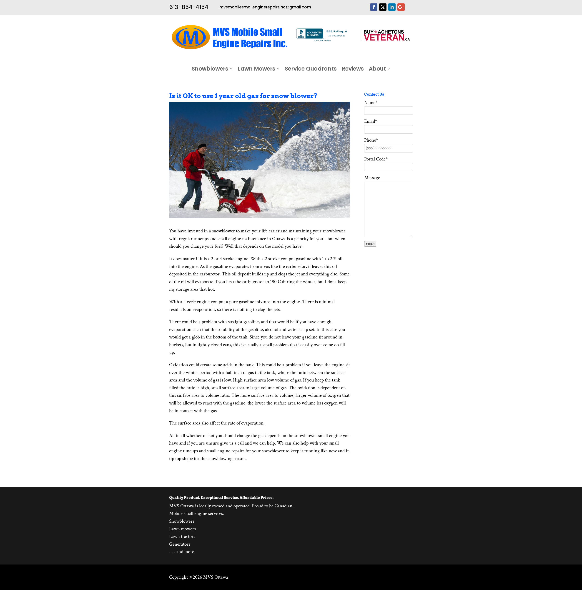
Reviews (353, 69)
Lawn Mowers (256, 69)
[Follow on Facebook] (373, 7)
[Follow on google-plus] (401, 7)
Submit (370, 244)
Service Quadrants (311, 69)
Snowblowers (210, 69)
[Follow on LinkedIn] (392, 7)
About (377, 69)
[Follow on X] (382, 7)
